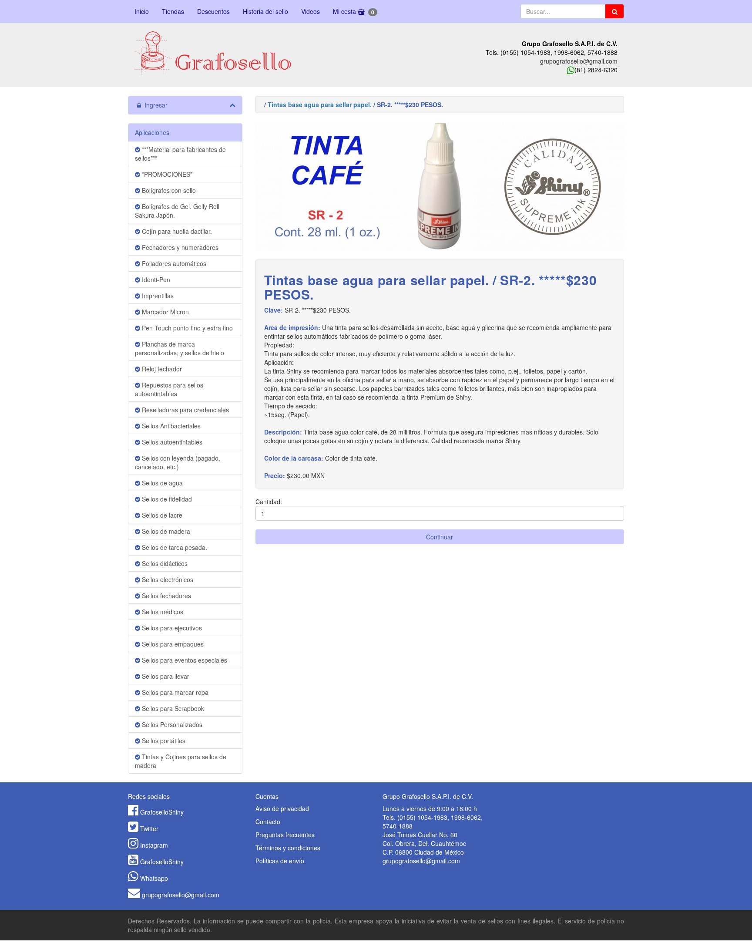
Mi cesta (353, 11)
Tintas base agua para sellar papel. (320, 104)
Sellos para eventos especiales (183, 660)
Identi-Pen (155, 279)
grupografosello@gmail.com (579, 61)
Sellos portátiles (162, 740)
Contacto (267, 821)
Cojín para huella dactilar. (176, 231)
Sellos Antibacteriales (170, 425)
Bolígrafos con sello (168, 190)
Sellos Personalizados (171, 724)
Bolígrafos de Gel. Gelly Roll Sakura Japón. (177, 210)
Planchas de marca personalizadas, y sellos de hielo (179, 348)
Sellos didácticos (164, 563)
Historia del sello (265, 11)
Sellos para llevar (164, 676)
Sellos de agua (161, 482)
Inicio (141, 11)
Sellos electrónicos (166, 579)
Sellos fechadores (165, 595)
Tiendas (173, 11)
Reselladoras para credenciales (184, 409)
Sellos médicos (161, 611)
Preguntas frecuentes (285, 834)
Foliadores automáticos (173, 263)
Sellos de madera (165, 531)
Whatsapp (154, 878)
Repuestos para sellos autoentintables (169, 389)
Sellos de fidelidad (166, 499)
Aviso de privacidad (282, 808)
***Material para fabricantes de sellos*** (180, 153)
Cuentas (267, 796)
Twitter (149, 828)
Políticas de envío (279, 860)
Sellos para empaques (172, 644)
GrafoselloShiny (162, 812)
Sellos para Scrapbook (172, 708)
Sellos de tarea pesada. (173, 547)
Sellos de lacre (161, 515)
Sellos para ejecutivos (171, 627)
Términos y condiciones (287, 847)
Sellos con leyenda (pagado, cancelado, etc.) (177, 462)
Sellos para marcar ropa (174, 692)
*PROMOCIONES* (166, 174)
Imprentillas (157, 295)
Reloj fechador (161, 368)
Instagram (154, 845)
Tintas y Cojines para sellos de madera (180, 761)
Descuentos (213, 11)
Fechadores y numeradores (179, 247)
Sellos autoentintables (171, 442)
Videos (310, 11)
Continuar (439, 536)
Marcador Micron (164, 311)
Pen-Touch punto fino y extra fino (186, 327)
